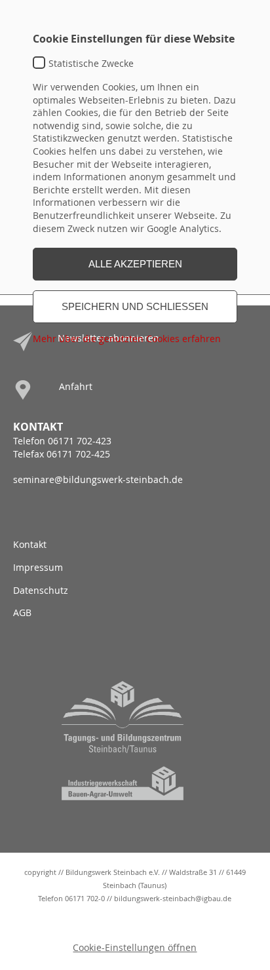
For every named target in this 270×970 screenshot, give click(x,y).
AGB (22, 612)
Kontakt (30, 544)
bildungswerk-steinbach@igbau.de (172, 898)
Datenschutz (40, 590)
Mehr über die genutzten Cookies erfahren (127, 338)
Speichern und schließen (135, 306)
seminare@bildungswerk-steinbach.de (98, 479)
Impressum (38, 567)
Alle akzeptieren (135, 263)
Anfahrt (75, 386)
